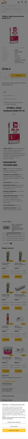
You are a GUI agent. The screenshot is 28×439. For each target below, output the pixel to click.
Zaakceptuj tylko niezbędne (14, 422)
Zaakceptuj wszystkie (14, 430)
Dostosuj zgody (14, 426)
